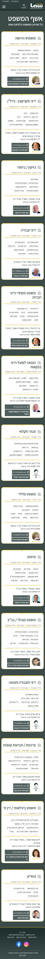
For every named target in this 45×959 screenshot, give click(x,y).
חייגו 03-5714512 (19, 145)
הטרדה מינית (33, 253)
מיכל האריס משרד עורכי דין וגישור (24, 463)
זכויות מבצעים (32, 316)
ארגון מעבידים (32, 242)
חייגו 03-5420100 (20, 598)
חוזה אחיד (13, 316)
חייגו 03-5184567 (20, 723)
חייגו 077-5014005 (19, 472)
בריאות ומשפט (21, 186)
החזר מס (27, 569)
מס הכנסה (34, 580)
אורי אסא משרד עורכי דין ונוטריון (24, 904)
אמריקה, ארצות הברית (15, 827)
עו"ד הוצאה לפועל (33, 371)
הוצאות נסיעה (19, 249)
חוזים (36, 320)
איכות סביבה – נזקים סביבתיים (26, 183)
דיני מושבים (18, 451)
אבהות (35, 50)
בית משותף (34, 113)
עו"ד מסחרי (36, 302)
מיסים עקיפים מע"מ (17, 576)
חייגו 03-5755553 (20, 913)
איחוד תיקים (33, 378)
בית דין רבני (34, 57)
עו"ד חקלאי (36, 437)
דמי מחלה (11, 246)
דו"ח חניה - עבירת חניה (29, 702)
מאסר (25, 517)
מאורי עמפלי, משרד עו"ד (28, 588)
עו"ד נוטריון (36, 881)
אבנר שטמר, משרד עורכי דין (26, 198)
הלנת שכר (22, 253)
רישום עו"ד (6, 1)
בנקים (36, 381)
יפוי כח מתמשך (32, 888)
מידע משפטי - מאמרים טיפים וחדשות (22, 935)
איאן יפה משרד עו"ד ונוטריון (27, 261)
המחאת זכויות (33, 312)
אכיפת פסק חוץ (32, 827)
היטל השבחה (33, 120)
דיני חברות (34, 308)
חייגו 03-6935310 (20, 786)
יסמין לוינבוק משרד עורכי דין (26, 776)
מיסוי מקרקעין (33, 576)
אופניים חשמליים (32, 694)
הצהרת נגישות (21, 937)
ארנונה (35, 569)
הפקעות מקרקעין (32, 124)
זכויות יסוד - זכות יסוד (30, 639)
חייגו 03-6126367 (19, 852)
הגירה (15, 635)
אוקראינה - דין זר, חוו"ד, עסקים (26, 823)
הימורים (35, 510)
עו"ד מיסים (36, 562)
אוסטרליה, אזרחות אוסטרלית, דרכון (24, 820)
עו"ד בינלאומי (35, 813)
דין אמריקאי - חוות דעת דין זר (27, 61)
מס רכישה (24, 580)
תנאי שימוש (32, 937)
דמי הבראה (22, 246)
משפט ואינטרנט (22, 768)
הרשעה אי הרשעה (31, 513)
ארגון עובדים (20, 242)
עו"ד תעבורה (36, 688)
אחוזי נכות (34, 179)
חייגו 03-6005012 (20, 660)
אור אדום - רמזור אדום (29, 698)
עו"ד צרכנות (36, 750)
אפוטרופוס (15, 54)
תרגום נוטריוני (33, 896)
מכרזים (13, 643)
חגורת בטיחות (33, 706)
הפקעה (10, 120)
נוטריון (35, 892)
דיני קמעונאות (22, 308)
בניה (25, 113)
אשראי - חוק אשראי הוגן (17, 378)
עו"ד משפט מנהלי (34, 625)
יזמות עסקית (27, 320)
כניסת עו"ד (15, 1)
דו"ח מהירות (13, 702)
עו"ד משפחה (36, 43)
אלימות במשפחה (24, 50)
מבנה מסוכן (15, 517)
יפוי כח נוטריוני (19, 888)
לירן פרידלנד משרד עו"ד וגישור (25, 70)
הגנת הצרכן (34, 764)
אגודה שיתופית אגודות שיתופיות (26, 443)
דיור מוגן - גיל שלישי (31, 117)
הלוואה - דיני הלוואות (30, 389)
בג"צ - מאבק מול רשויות (29, 635)
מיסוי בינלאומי (20, 572)
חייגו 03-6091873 (19, 79)
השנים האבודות (32, 190)
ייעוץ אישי (25, 43)
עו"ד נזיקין (37, 172)
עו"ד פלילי (36, 499)
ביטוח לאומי (33, 186)
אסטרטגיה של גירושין (30, 54)
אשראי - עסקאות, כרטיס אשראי (26, 757)
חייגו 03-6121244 (20, 208)
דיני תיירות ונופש (14, 760)
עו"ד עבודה (36, 235)
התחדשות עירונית (16, 124)
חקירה (13, 513)
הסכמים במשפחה (31, 455)
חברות (22, 316)
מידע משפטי (14, 43)
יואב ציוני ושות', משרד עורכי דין (25, 651)
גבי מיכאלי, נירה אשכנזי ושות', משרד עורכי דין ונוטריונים (22, 134)
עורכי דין (22, 932)
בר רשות (25, 447)
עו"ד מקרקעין (35, 106)
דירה (19, 117)
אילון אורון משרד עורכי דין (28, 714)
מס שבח (14, 580)
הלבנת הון (23, 385)
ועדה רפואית (19, 190)
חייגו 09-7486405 (19, 271)
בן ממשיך (34, 447)
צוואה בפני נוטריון (24, 892)
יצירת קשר (10, 937)
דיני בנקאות (33, 385)
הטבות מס (17, 569)
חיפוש (24, 7)
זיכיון (23, 312)
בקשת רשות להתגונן (23, 381)
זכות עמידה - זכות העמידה (28, 643)
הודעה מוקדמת (32, 249)
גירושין (24, 57)
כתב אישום (34, 517)
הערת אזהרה (21, 120)
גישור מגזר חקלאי (31, 451)
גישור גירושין (14, 57)
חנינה (20, 513)
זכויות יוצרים (14, 312)
